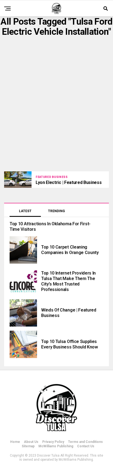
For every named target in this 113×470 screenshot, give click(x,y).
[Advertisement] (56, 104)
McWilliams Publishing (55, 446)
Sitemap (28, 446)
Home (15, 442)
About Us (31, 442)
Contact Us (85, 446)
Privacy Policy (53, 442)
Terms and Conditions (85, 442)
